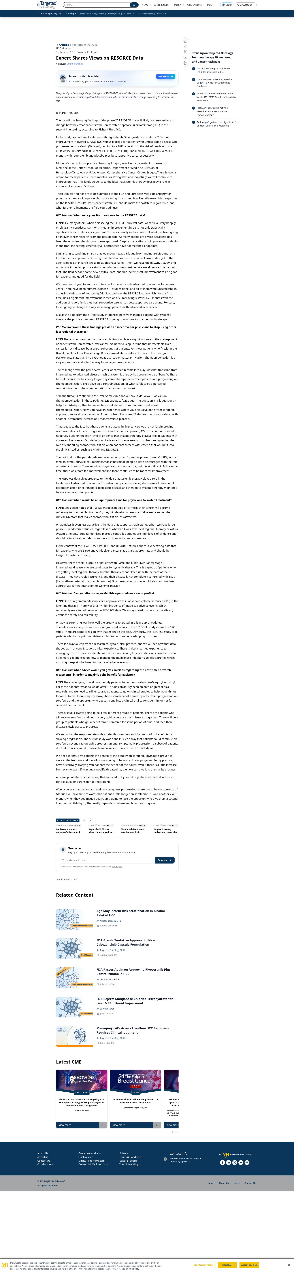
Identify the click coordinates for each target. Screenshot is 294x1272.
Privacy (123, 1153)
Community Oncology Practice (91, 13)
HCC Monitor (63, 48)
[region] (147, 1265)
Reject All (227, 1264)
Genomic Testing (146, 13)
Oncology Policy (113, 13)
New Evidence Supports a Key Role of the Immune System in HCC (166, 831)
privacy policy (117, 866)
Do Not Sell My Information (94, 1164)
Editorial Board (128, 1160)
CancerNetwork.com (90, 1153)
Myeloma (127, 13)
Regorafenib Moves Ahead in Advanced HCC (69, 831)
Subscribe (163, 860)
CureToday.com (46, 1164)
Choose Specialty (48, 13)
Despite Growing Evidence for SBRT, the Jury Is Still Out (133, 831)
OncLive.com (85, 1157)
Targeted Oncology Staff (112, 950)
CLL (134, 13)
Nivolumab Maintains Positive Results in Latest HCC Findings (100, 831)
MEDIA (177, 4)
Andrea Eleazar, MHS (110, 920)
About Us (42, 1153)
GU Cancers (161, 13)
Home (210, 1183)
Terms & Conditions (130, 1157)
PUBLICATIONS (194, 4)
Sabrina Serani (107, 1008)
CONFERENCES (161, 4)
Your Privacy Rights (130, 1164)
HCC (76, 879)
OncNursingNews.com (91, 1160)
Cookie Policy (132, 1268)
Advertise (42, 1157)
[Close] (289, 1264)
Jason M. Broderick (109, 979)
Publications (63, 879)
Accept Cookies (249, 1264)
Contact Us (43, 1160)
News (236, 1183)
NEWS (145, 4)
